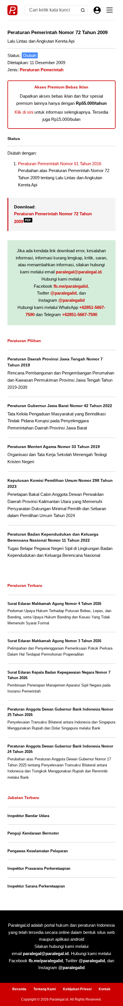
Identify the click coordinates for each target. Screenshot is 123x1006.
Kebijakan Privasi (77, 989)
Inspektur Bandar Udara (28, 816)
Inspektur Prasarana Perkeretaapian (38, 868)
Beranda (19, 989)
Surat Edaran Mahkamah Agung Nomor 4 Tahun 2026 (54, 603)
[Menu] (109, 10)
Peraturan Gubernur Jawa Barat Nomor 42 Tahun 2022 (59, 405)
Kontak (104, 989)
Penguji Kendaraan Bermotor (33, 833)
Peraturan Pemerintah (42, 69)
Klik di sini (24, 112)
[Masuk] (97, 10)
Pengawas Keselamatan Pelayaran (37, 851)
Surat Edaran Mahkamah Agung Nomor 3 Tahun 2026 (54, 641)
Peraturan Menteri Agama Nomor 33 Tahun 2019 (53, 446)
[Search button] (83, 10)
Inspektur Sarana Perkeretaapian (36, 886)
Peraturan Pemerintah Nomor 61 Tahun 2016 (59, 163)
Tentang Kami (44, 989)
